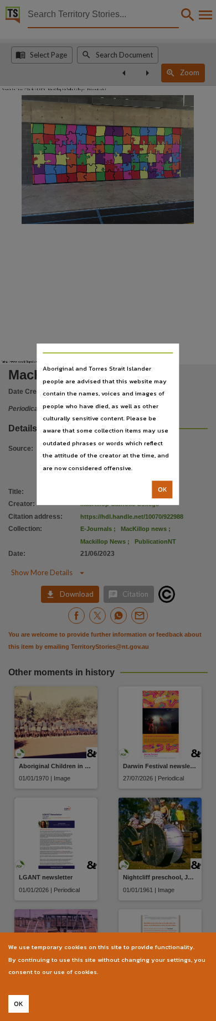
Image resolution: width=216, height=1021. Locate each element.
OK (162, 489)
